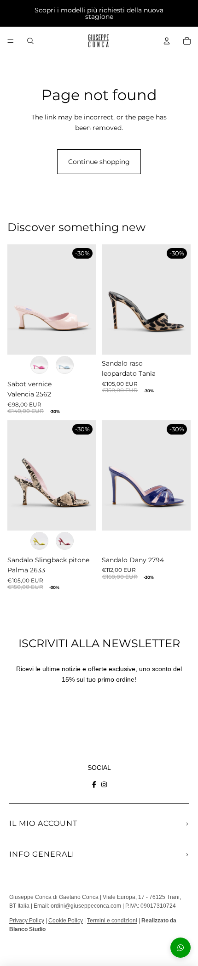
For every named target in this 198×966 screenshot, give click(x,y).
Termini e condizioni (112, 920)
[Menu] (10, 40)
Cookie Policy (65, 920)
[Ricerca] (30, 41)
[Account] (167, 41)
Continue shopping (99, 162)
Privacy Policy (26, 920)
